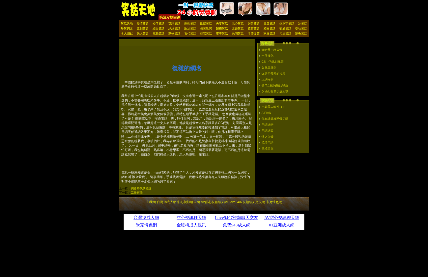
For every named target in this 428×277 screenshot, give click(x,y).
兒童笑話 (269, 23)
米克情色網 (274, 202)
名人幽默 (127, 33)
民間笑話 (238, 33)
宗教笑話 (301, 33)
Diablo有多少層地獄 (275, 91)
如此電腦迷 (269, 67)
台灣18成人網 (166, 202)
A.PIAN (266, 113)
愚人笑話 (143, 33)
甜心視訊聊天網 (188, 202)
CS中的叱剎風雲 (273, 61)
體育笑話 (254, 28)
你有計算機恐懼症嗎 (275, 119)
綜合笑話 (158, 28)
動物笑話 (174, 33)
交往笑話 (301, 28)
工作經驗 (137, 192)
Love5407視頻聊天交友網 (247, 202)
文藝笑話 (238, 28)
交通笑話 (285, 28)
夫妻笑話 (222, 23)
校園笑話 (269, 28)
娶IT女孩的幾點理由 (275, 85)
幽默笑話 (206, 23)
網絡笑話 (174, 28)
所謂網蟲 (267, 130)
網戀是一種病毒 (272, 50)
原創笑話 (143, 28)
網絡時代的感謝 (141, 188)
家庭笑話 (269, 33)
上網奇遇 (267, 79)
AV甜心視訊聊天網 (214, 202)
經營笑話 (206, 33)
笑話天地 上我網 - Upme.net (138, 9)
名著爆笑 (254, 33)
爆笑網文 (127, 28)
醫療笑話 (222, 28)
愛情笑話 (143, 23)
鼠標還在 (267, 148)
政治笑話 (190, 28)
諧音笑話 (254, 23)
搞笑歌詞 (206, 28)
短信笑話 (158, 23)
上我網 (151, 202)
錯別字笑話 (286, 23)
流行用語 (267, 142)
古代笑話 (190, 33)
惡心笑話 (238, 23)
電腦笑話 (158, 33)
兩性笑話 (190, 23)
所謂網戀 (267, 124)
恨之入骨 (267, 136)
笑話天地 (127, 23)
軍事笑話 (222, 33)
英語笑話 (174, 23)
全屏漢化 (267, 56)
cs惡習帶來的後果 (273, 73)
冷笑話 (302, 23)
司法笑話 (285, 33)
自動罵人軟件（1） (274, 107)
